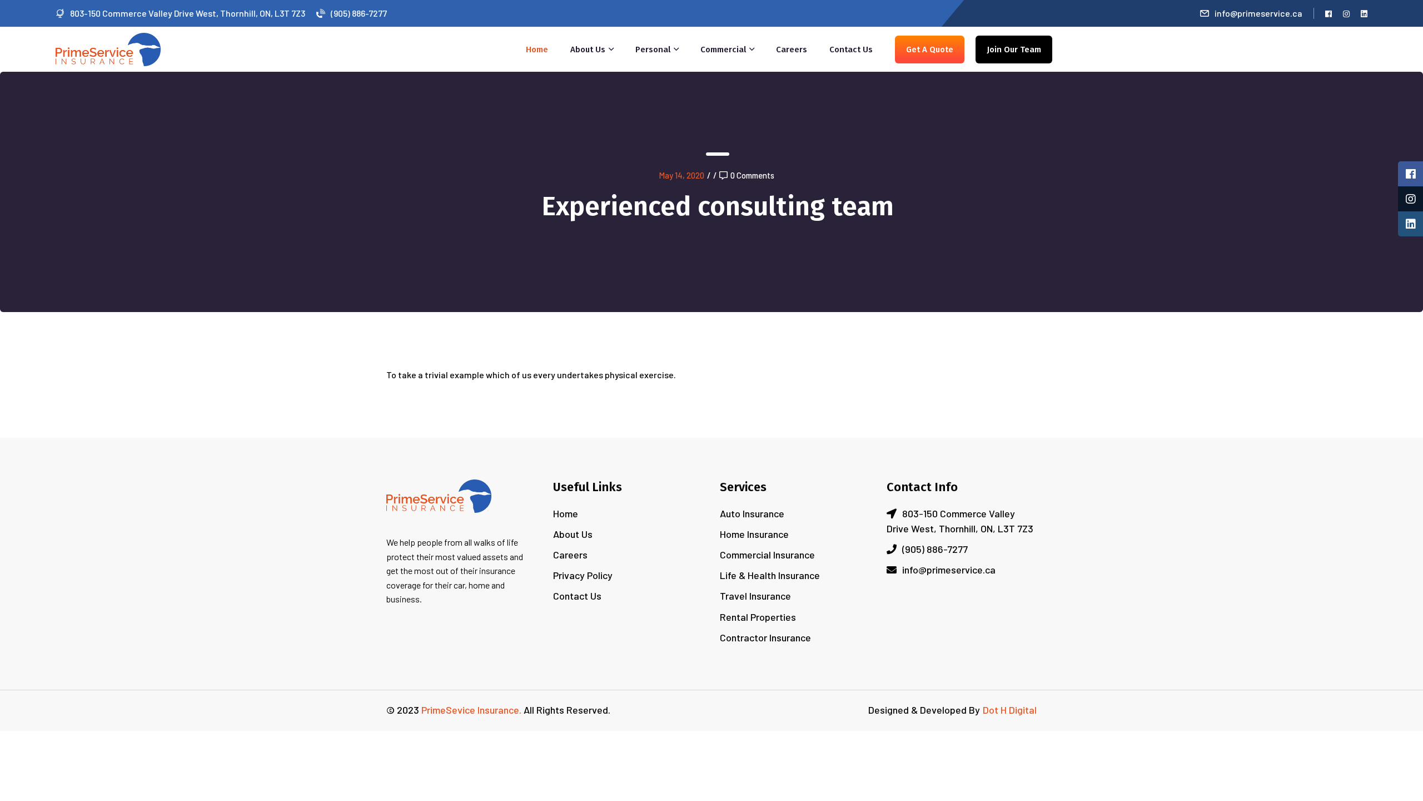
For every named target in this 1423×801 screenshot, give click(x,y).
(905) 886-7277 (359, 13)
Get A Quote (929, 49)
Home (537, 49)
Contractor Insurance (765, 637)
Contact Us (851, 49)
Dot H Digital (1010, 710)
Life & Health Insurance (770, 575)
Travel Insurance (755, 596)
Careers (791, 49)
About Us (587, 49)
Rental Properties (758, 617)
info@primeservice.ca (1258, 13)
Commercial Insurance (767, 554)
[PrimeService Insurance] (108, 48)
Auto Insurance (752, 513)
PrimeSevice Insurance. (471, 710)
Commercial (723, 49)
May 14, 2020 (681, 175)
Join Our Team (1014, 49)
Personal (652, 49)
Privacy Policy (583, 575)
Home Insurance (754, 534)
